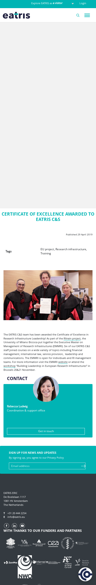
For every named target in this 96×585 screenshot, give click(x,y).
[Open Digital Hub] (85, 574)
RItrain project (72, 338)
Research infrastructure (70, 249)
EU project (47, 249)
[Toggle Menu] (87, 15)
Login (82, 3)
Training (46, 253)
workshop (9, 366)
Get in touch (46, 431)
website (63, 362)
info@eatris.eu (16, 517)
